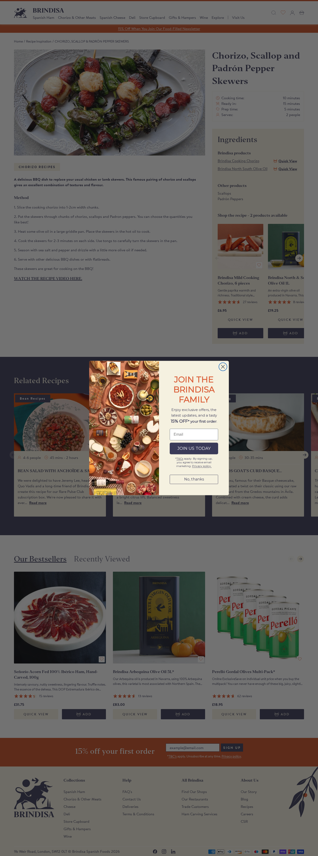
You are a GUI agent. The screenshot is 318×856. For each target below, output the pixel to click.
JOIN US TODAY (194, 448)
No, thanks (194, 479)
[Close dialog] (223, 367)
